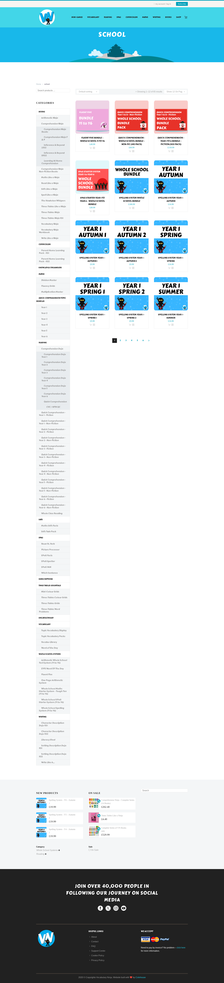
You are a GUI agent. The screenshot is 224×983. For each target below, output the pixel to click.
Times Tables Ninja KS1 (52, 218)
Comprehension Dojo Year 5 (53, 387)
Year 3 (44, 319)
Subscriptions (46, 579)
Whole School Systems (50, 654)
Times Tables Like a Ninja (53, 206)
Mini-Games (77, 17)
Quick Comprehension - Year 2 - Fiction (52, 431)
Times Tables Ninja (50, 212)
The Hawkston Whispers (53, 200)
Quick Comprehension (55, 401)
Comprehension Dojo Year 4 (53, 379)
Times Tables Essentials (50, 585)
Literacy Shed (48, 739)
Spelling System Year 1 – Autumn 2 (131, 259)
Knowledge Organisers (50, 267)
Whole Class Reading (51, 513)
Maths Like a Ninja (50, 177)
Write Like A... (47, 762)
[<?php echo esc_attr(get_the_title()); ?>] (94, 148)
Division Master (49, 280)
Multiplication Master (52, 291)
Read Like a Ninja (49, 183)
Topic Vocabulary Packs (53, 636)
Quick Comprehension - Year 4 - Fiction (52, 464)
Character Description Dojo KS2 (51, 733)
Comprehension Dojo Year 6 (53, 395)
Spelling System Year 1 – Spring (171, 259)
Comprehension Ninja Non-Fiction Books (51, 170)
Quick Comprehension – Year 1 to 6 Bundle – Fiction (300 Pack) (171, 141)
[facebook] (100, 908)
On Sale (95, 850)
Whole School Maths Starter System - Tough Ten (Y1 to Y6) (52, 691)
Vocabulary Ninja (49, 224)
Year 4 (44, 324)
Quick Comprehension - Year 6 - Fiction (52, 498)
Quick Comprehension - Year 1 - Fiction (52, 414)
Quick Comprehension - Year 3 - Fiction (52, 447)
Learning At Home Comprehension (51, 162)
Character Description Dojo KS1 (51, 724)
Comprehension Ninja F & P (54, 138)
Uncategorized (46, 618)
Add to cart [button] (91, 148)
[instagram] (115, 908)
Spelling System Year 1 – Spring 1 (92, 316)
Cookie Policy (97, 955)
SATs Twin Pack (48, 531)
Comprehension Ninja (52, 123)
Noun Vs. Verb (48, 543)
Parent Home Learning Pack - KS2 (52, 260)
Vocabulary (93, 17)
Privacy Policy (97, 960)
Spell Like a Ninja (49, 194)
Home (38, 84)
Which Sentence (49, 573)
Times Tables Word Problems (49, 610)
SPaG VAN (46, 567)
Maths (145, 17)
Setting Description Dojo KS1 (52, 747)
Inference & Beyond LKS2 (53, 146)
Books (168, 17)
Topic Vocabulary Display (53, 630)
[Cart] (187, 17)
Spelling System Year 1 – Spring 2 (131, 316)
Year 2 (44, 313)
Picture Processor (50, 549)
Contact (94, 941)
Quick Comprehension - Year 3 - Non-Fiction (52, 456)
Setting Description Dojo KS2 (52, 755)
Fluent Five (46, 674)
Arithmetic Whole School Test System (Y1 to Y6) (53, 661)
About (94, 937)
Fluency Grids (48, 286)
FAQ (93, 946)
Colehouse (141, 977)
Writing (156, 17)
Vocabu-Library (49, 642)
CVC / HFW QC (53, 407)
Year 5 (44, 330)
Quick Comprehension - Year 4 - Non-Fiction (52, 473)
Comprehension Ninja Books (53, 130)
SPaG (119, 17)
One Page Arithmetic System (51, 681)
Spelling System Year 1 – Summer (171, 316)
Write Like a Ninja (49, 238)
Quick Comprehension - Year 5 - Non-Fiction (52, 489)
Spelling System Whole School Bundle (131, 199)
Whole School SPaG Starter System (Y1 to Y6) (51, 701)
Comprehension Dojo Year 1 (53, 356)
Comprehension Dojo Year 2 (53, 363)
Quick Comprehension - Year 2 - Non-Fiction (52, 439)
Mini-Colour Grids (50, 591)
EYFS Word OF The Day (52, 668)
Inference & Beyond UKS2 (53, 154)
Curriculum (132, 17)
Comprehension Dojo (52, 348)
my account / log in (163, 4)
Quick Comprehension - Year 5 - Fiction (52, 481)
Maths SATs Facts (49, 525)
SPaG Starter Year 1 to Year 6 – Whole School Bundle (92, 201)
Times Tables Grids (50, 603)
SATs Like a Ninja (49, 189)
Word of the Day (49, 648)
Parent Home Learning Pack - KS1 (52, 252)
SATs (41, 519)
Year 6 (44, 336)
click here (181, 948)
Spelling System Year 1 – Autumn (171, 199)
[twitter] (108, 908)
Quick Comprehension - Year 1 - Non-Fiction (52, 422)
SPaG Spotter (48, 561)
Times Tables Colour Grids (54, 597)
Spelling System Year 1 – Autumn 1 (92, 259)
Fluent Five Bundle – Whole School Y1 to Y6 (92, 139)
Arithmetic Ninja (49, 118)
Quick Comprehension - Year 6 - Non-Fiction (52, 506)
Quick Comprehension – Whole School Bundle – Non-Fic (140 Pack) (131, 141)
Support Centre (98, 951)
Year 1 (44, 307)
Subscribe (182, 4)
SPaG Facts (46, 555)
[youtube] (123, 908)
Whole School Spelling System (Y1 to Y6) (51, 709)
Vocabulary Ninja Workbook (48, 231)
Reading (108, 17)
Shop (178, 17)
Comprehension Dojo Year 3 (53, 371)
